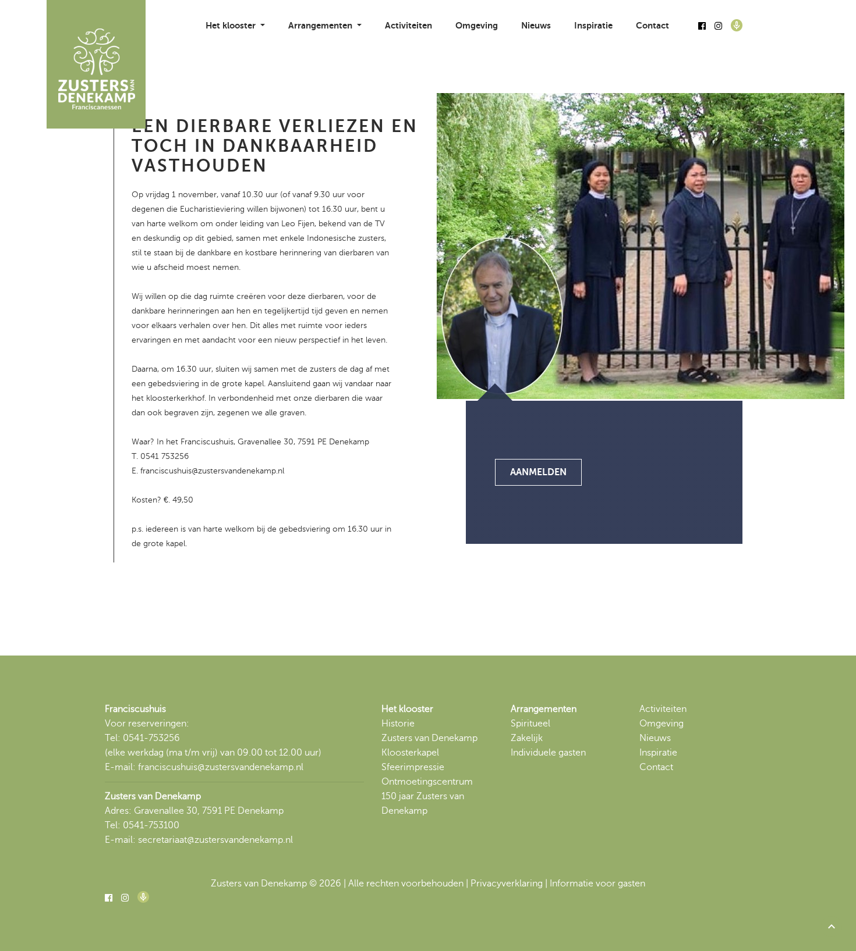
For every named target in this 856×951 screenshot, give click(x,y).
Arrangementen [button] (321, 25)
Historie (398, 723)
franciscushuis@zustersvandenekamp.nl (220, 767)
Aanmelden (538, 472)
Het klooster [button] (232, 25)
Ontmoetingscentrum (427, 782)
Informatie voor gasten (597, 883)
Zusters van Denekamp (429, 738)
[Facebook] (702, 26)
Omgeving (476, 25)
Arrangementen (543, 709)
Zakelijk (527, 738)
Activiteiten (408, 25)
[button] (831, 926)
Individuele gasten (548, 752)
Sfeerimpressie (412, 767)
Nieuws (536, 25)
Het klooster (407, 709)
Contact (652, 25)
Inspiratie (593, 25)
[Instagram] (718, 26)
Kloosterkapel (410, 752)
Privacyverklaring (507, 883)
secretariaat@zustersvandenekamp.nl (215, 840)
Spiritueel (530, 723)
